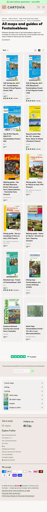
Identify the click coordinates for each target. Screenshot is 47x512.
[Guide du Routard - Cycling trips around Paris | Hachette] (12, 318)
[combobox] (23, 12)
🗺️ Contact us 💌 (7, 438)
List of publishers (7, 454)
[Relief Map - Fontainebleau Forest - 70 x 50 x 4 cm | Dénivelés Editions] (35, 319)
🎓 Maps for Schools (8, 460)
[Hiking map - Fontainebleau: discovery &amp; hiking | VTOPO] (35, 273)
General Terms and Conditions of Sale (16, 490)
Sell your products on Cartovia (11, 452)
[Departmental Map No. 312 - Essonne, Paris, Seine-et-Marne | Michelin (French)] (35, 127)
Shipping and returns (8, 449)
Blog (3, 446)
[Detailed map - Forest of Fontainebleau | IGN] (12, 271)
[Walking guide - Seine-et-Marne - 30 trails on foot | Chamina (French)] (35, 226)
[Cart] (38, 7)
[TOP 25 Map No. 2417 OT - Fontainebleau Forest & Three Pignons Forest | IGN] (12, 77)
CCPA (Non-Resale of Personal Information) (18, 496)
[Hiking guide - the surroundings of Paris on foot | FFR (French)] (12, 226)
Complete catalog (7, 457)
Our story (5, 443)
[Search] (43, 12)
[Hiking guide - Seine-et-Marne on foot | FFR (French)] (35, 175)
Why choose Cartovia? (9, 435)
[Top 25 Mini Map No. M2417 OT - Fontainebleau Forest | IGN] (12, 127)
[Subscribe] (32, 371)
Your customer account (9, 440)
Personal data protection (11, 493)
